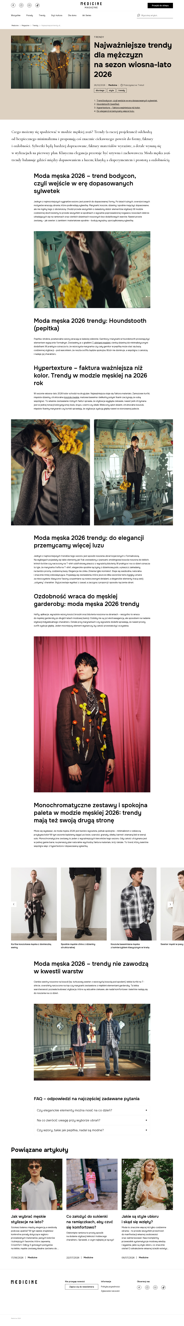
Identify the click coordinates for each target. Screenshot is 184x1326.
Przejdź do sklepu (160, 5)
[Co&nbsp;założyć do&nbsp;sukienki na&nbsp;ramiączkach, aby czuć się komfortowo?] (92, 1184)
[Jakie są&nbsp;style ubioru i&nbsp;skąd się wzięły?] (147, 1184)
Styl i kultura (56, 15)
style (111, 90)
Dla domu (72, 15)
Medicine (15, 25)
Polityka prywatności (110, 1286)
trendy (121, 90)
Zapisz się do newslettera (81, 1287)
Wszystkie (15, 15)
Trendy (42, 15)
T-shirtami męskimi (101, 342)
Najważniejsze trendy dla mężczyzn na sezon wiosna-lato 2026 (51, 25)
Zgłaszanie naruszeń (110, 1291)
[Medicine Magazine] (91, 5)
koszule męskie (71, 397)
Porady (29, 15)
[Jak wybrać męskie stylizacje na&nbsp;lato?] (36, 1184)
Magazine (25, 25)
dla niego (100, 90)
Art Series (86, 15)
